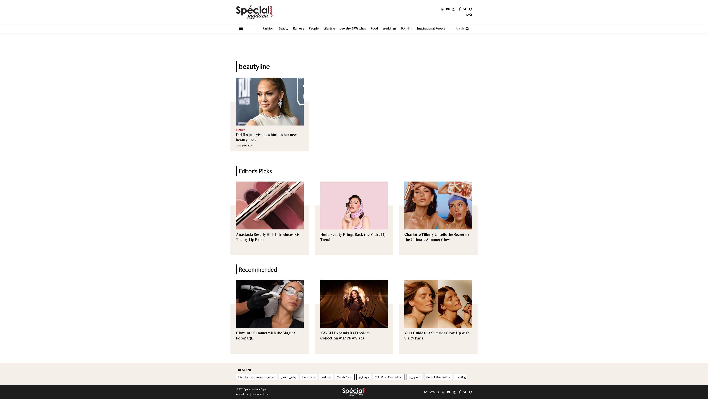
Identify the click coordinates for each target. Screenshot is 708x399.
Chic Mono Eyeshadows (389, 377)
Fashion (268, 28)
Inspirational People (431, 28)
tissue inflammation (438, 377)
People (314, 28)
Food (374, 28)
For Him (406, 28)
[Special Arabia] (354, 392)
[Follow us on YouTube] (448, 9)
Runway (298, 28)
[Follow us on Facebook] (460, 9)
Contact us (260, 394)
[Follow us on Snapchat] (470, 9)
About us (242, 394)
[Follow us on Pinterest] (442, 9)
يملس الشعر (288, 377)
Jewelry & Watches (353, 28)
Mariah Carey (345, 377)
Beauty (283, 28)
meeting (461, 377)
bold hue (326, 377)
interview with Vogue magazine (256, 377)
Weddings (389, 28)
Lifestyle (329, 28)
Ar (467, 15)
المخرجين (414, 377)
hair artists (308, 377)
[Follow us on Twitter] (464, 9)
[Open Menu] (240, 28)
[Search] (465, 28)
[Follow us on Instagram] (453, 9)
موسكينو (363, 377)
